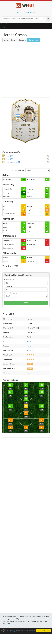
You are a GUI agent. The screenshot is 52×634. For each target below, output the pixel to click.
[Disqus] (26, 525)
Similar (13, 40)
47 (47, 261)
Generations (33, 40)
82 (23, 227)
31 (47, 244)
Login (18, 12)
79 (23, 261)
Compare (22, 40)
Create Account (30, 12)
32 (47, 240)
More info (12, 632)
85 (47, 179)
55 (47, 210)
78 (23, 206)
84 (47, 227)
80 (47, 189)
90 (23, 193)
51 (26, 427)
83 (47, 223)
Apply (26, 303)
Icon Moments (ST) (13, 162)
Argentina (30, 350)
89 (23, 244)
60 (23, 214)
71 (26, 406)
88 (23, 223)
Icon (28, 373)
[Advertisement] (26, 70)
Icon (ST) (9, 156)
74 (47, 257)
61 (10, 420)
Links (6, 40)
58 (10, 427)
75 (23, 210)
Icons (29, 341)
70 (47, 206)
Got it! (43, 630)
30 (23, 240)
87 (23, 179)
